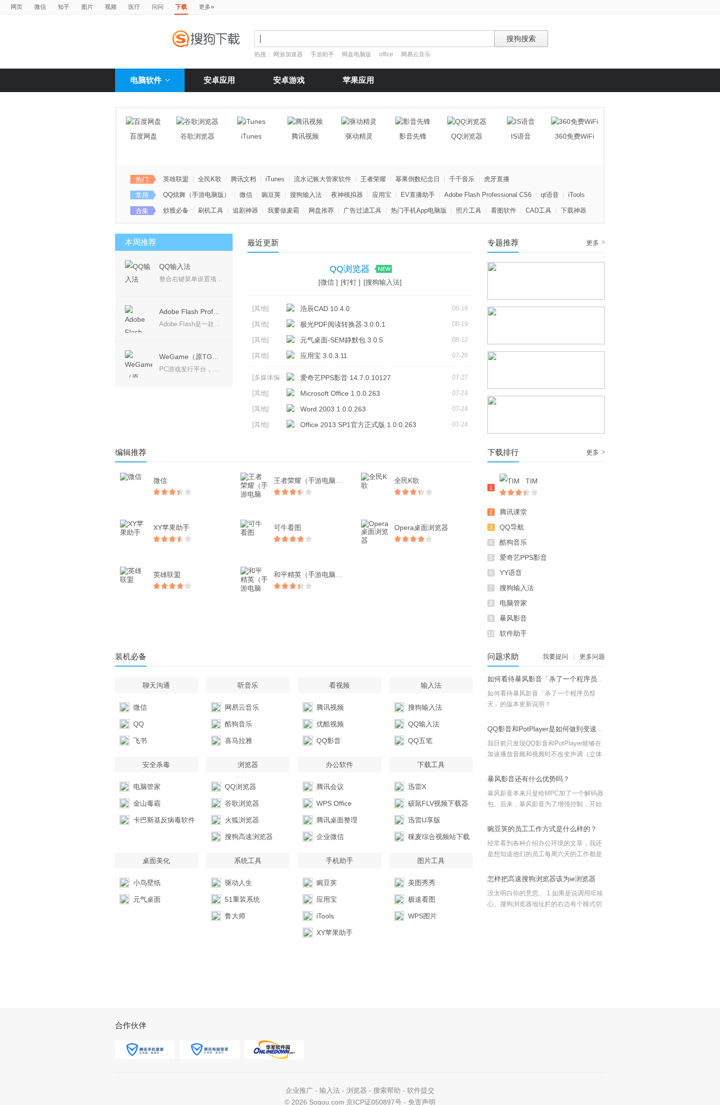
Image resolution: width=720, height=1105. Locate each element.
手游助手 (323, 54)
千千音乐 (462, 179)
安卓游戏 (289, 80)
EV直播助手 (418, 194)
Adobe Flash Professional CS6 (487, 194)
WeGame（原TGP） (191, 356)
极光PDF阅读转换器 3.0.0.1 (342, 324)
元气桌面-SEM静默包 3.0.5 (341, 340)
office (387, 54)
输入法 (329, 1090)
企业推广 (299, 1090)
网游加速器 (288, 54)
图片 (87, 6)
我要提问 (555, 656)
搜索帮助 (387, 1090)
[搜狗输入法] (382, 282)
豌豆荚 (271, 194)
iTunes (275, 179)
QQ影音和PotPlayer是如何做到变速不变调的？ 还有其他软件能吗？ (591, 729)
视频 (111, 6)
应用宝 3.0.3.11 (323, 356)
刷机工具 (210, 210)
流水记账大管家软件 (322, 179)
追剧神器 (245, 210)
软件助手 (513, 633)
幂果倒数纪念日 (417, 179)
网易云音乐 (416, 54)
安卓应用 (219, 80)
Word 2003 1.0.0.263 (333, 409)
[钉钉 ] (350, 282)
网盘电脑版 (356, 54)
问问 (158, 6)
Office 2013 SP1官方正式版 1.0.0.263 (358, 425)
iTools (576, 194)
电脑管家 (513, 603)
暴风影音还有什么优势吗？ (528, 779)
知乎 (64, 6)
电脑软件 (146, 80)
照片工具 (468, 210)
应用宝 (381, 194)
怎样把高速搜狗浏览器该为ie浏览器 (541, 879)
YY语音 (511, 573)
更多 (207, 6)
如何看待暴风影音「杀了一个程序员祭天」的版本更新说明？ (579, 679)
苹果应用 (358, 80)
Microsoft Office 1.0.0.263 (340, 393)
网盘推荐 (321, 210)
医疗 (134, 6)
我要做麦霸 (283, 210)
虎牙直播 (496, 179)
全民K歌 (209, 179)
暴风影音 (513, 618)
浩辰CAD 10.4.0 (325, 308)
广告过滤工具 (362, 210)
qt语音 (550, 194)
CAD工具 (539, 210)
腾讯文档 (243, 179)
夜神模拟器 (347, 194)
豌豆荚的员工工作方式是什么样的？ (542, 829)
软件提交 (420, 1090)
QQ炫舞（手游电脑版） (196, 194)
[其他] (260, 308)
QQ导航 (512, 527)
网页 (17, 6)
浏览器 (356, 1090)
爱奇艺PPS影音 (523, 557)
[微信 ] (328, 282)
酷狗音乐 (513, 542)
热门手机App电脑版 (419, 210)
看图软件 (503, 210)
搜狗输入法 (306, 194)
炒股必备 (176, 210)
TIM (532, 481)
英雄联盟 (176, 179)
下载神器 (573, 210)
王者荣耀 (373, 179)
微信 (40, 6)
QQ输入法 (175, 266)
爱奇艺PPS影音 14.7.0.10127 (345, 378)
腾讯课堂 (513, 512)
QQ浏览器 (351, 269)
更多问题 (592, 656)
